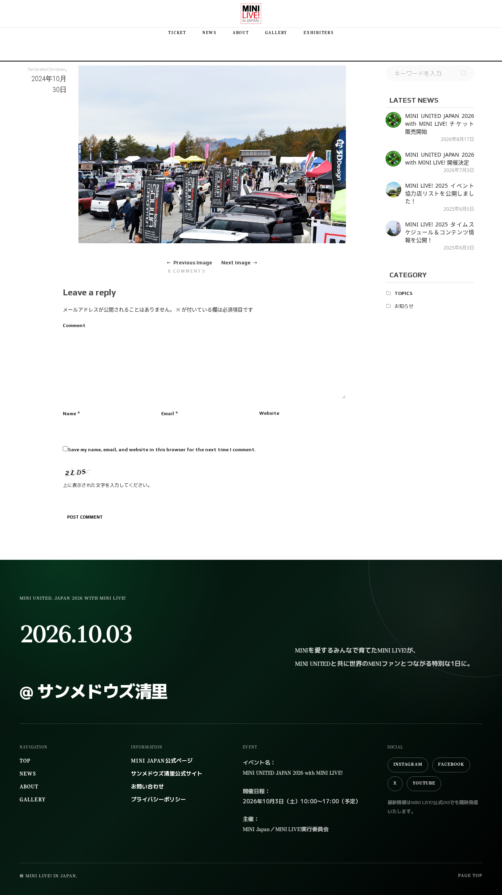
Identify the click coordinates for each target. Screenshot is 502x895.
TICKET (177, 33)
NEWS (209, 33)
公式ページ (161, 761)
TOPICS (404, 293)
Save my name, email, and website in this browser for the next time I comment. (162, 449)
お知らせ (404, 306)
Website (269, 413)
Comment (74, 325)
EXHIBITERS (319, 33)
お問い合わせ (147, 787)
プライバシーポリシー (158, 800)
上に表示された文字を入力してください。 (107, 485)
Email (167, 413)
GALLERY (276, 33)
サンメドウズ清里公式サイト (166, 774)
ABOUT (241, 33)
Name (69, 413)
